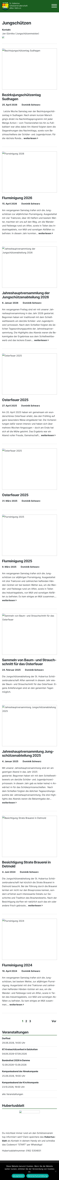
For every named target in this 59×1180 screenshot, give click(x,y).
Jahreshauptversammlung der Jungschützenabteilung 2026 (26, 295)
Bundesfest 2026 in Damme (16, 1060)
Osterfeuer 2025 (15, 400)
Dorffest (6, 1038)
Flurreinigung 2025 (17, 561)
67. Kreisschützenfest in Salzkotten (20, 1049)
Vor (54, 1021)
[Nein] (55, 1171)
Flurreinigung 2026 (17, 198)
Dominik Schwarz (31, 104)
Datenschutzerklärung (37, 1176)
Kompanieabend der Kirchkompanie (20, 1082)
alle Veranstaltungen (12, 1094)
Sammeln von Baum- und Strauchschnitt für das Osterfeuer (29, 662)
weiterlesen (30, 138)
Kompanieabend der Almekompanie (20, 1071)
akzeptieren (18, 1176)
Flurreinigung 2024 (17, 965)
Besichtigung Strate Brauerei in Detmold (26, 864)
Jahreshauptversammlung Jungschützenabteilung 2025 (28, 753)
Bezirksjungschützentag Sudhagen (21, 97)
